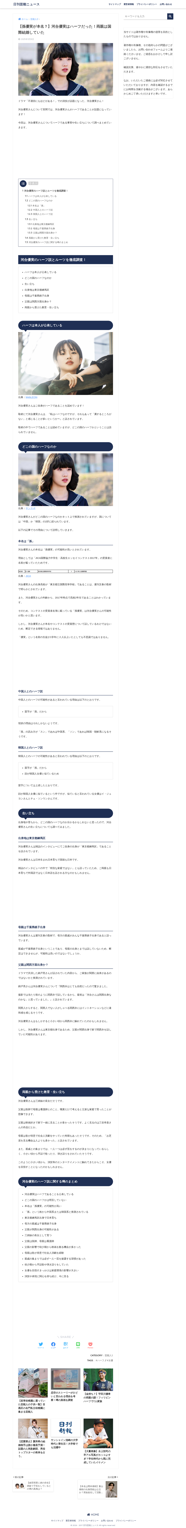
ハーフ (100, 1360)
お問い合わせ (166, 4)
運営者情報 (129, 4)
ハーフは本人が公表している (41, 196)
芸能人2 (109, 1355)
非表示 (33, 183)
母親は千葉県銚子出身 (41, 228)
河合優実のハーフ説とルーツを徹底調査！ (45, 190)
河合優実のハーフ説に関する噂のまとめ (46, 242)
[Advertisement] (65, 154)
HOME (94, 1514)
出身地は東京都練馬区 (41, 224)
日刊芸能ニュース (26, 4)
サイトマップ (115, 4)
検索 (170, 16)
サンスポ (30, 508)
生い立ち (31, 219)
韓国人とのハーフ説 (40, 214)
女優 (110, 1360)
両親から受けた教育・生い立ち (42, 238)
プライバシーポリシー (147, 4)
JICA (28, 576)
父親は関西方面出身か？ (42, 233)
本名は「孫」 (36, 205)
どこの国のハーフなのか (39, 200)
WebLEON (31, 397)
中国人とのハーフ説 (40, 210)
